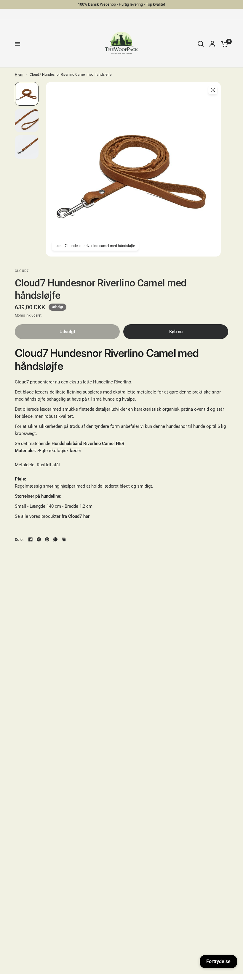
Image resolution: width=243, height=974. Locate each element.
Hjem (19, 74)
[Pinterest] (47, 539)
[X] (38, 539)
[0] (223, 43)
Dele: (19, 539)
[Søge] (201, 43)
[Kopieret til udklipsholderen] (63, 539)
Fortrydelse (218, 961)
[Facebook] (30, 539)
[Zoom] (212, 90)
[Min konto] (212, 43)
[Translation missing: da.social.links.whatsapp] (55, 539)
